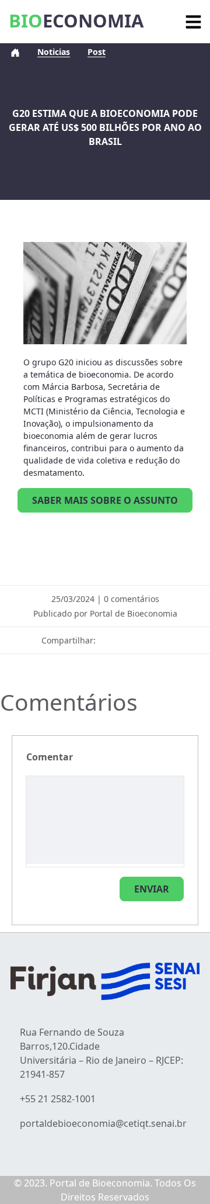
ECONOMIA (76, 20)
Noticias (53, 51)
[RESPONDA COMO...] (152, 889)
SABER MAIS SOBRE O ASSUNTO (105, 500)
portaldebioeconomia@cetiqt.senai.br (103, 1123)
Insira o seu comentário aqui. (49, 757)
